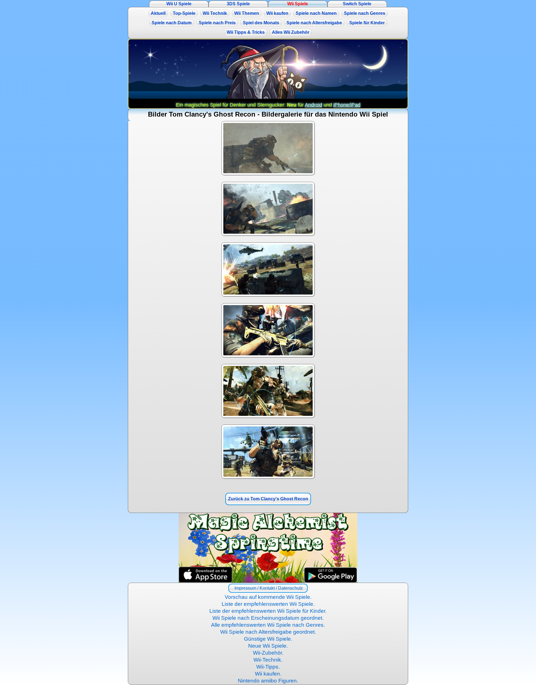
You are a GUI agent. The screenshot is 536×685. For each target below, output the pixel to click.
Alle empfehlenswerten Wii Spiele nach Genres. (268, 625)
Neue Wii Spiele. (268, 646)
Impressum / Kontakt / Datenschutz (268, 588)
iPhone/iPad (346, 105)
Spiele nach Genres (364, 13)
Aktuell (158, 13)
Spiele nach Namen (316, 13)
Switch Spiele (357, 3)
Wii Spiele (297, 3)
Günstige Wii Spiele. (268, 639)
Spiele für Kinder (367, 22)
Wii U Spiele (179, 3)
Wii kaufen (277, 13)
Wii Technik (215, 13)
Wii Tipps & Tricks (246, 32)
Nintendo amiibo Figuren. (268, 681)
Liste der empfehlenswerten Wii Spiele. (268, 604)
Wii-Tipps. (268, 667)
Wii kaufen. (268, 674)
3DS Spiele (238, 3)
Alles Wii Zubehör (290, 32)
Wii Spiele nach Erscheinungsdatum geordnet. (268, 618)
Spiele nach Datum (172, 22)
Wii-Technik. (268, 660)
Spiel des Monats (261, 22)
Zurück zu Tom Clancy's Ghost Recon (268, 498)
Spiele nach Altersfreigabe (314, 22)
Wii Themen (246, 13)
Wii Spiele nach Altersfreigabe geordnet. (268, 632)
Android (313, 105)
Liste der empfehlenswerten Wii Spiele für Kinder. (268, 611)
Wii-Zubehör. (268, 653)
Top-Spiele (184, 13)
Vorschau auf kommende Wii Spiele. (268, 597)
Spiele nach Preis (217, 22)
